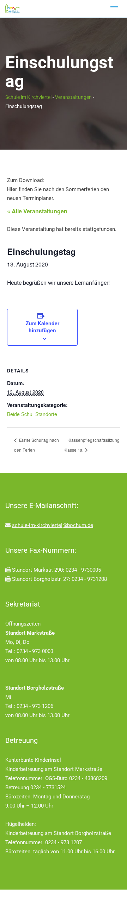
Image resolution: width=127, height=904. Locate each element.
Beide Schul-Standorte (32, 414)
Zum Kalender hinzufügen (42, 327)
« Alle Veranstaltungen (37, 211)
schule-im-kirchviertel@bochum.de (52, 525)
